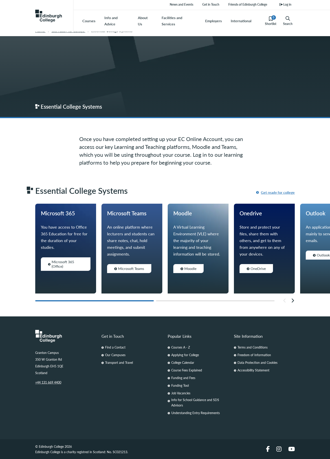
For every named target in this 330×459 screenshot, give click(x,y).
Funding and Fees (183, 377)
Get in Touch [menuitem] (210, 4)
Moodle (190, 268)
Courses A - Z (180, 347)
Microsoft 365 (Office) (63, 264)
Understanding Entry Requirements (195, 412)
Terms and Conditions (253, 347)
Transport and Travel (119, 362)
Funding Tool (180, 385)
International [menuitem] (241, 20)
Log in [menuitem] (287, 4)
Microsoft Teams (131, 268)
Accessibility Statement (253, 370)
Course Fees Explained (186, 370)
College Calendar (182, 362)
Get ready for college (278, 192)
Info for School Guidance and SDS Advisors (195, 402)
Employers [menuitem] (213, 20)
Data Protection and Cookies (257, 362)
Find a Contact (115, 347)
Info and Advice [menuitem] (111, 20)
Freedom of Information (254, 355)
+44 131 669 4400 (48, 382)
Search (288, 23)
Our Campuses (115, 355)
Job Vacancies (180, 393)
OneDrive (258, 268)
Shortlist (270, 20)
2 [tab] (215, 300)
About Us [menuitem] (143, 20)
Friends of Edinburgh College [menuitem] (247, 4)
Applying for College (185, 355)
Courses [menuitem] (88, 20)
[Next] (292, 300)
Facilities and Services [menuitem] (172, 20)
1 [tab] (94, 300)
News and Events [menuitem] (181, 4)
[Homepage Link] (65, 336)
